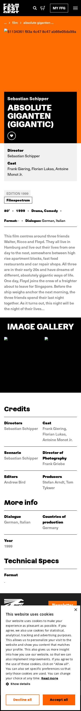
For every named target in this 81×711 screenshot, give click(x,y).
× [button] (75, 609)
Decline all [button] (22, 700)
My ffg (59, 8)
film (15, 22)
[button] (40, 684)
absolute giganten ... (38, 22)
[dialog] (40, 657)
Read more (49, 678)
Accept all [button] (59, 700)
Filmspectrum (18, 199)
